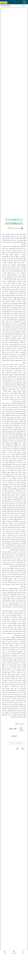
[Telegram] (3, 6)
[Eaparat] (5, 6)
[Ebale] (9, 6)
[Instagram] (1, 6)
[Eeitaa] (7, 6)
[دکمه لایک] (17, 749)
